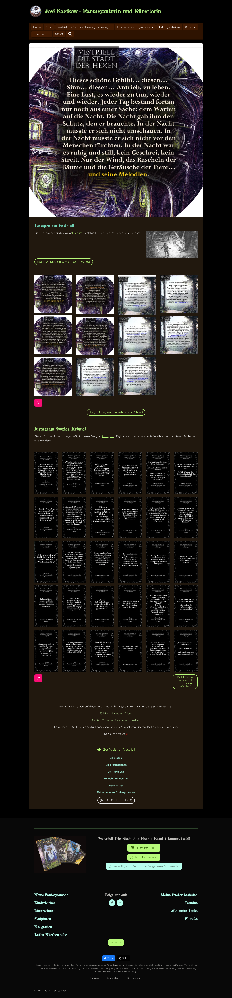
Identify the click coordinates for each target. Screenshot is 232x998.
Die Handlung (116, 771)
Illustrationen (44, 911)
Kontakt (191, 919)
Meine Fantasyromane (51, 895)
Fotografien (43, 927)
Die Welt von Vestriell (116, 778)
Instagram (78, 233)
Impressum (96, 977)
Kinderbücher (44, 903)
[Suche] (70, 34)
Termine (191, 903)
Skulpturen (42, 919)
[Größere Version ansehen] (172, 244)
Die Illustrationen (116, 764)
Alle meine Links (184, 911)
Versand (137, 977)
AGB (126, 977)
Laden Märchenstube (50, 935)
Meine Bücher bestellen (179, 895)
